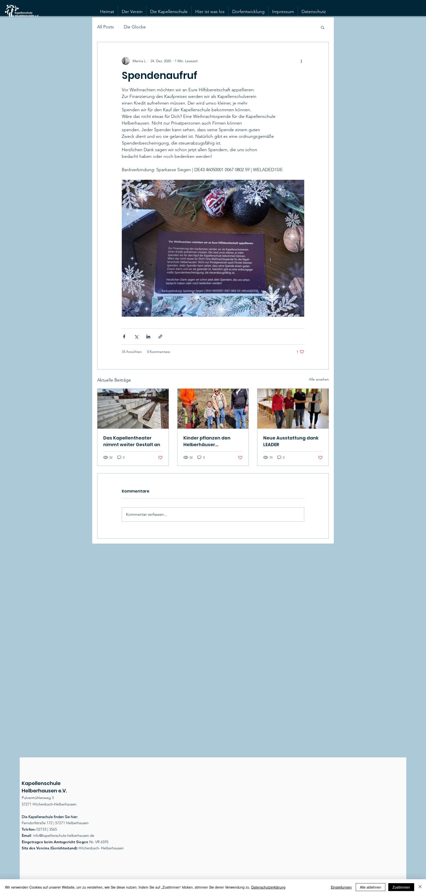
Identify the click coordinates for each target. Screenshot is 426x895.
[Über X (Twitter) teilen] (136, 336)
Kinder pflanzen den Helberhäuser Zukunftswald (207, 441)
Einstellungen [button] (341, 887)
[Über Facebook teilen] (124, 336)
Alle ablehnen (370, 887)
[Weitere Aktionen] (301, 61)
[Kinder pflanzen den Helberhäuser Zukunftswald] (213, 409)
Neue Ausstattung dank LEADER (291, 441)
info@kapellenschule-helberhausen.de (63, 835)
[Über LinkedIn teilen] (148, 336)
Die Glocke (135, 27)
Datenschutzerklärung (268, 887)
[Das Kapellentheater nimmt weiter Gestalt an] (133, 409)
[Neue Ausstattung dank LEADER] (293, 409)
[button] (322, 27)
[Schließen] (420, 887)
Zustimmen (401, 887)
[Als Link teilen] (160, 336)
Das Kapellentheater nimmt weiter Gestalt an (131, 441)
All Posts (105, 27)
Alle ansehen (319, 379)
